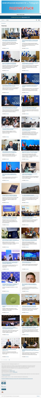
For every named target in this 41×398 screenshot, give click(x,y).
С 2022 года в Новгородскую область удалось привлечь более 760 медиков (29, 174)
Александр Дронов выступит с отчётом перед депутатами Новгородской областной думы (10, 108)
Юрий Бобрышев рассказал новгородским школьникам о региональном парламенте (29, 306)
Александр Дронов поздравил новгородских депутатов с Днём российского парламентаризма (10, 240)
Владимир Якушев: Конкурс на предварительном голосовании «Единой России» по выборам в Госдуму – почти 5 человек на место (10, 285)
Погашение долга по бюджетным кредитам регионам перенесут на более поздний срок (9, 195)
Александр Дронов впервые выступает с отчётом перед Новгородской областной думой (10, 86)
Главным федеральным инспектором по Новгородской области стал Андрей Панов (9, 152)
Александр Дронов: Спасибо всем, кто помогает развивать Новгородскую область (30, 63)
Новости (3, 20)
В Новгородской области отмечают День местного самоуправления (29, 262)
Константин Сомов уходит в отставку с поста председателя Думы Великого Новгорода (29, 108)
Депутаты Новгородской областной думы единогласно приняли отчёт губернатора (9, 63)
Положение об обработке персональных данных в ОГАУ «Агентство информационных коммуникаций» (17, 378)
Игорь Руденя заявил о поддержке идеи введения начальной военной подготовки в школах (9, 175)
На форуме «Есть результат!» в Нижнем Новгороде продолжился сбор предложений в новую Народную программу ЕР (10, 328)
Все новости (4, 23)
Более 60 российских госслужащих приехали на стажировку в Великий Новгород (10, 129)
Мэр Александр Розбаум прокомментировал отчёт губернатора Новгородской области (9, 40)
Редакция (38, 396)
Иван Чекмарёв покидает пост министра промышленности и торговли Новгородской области (29, 285)
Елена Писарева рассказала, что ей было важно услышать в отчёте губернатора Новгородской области (30, 41)
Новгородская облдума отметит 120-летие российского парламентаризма (29, 218)
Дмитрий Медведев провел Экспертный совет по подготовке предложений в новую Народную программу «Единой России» (10, 262)
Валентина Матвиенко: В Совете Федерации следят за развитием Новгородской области (29, 240)
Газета (7, 20)
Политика (7, 48)
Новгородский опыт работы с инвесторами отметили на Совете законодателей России (9, 218)
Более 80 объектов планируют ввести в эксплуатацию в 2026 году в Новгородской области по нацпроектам (29, 129)
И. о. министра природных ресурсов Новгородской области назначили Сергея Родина (30, 195)
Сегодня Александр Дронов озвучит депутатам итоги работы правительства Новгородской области (30, 86)
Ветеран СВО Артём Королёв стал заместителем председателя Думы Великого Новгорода (30, 327)
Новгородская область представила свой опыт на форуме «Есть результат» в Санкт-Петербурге (30, 152)
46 (9, 359)
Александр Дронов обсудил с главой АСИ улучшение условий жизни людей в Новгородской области (30, 350)
